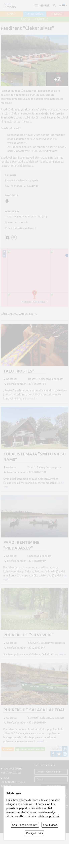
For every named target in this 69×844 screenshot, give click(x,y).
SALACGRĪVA (35, 14)
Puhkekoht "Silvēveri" (28, 635)
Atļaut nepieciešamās (25, 824)
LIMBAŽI (57, 14)
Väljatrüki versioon (31, 749)
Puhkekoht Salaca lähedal (34, 710)
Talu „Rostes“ (18, 371)
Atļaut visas (50, 824)
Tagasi (8, 749)
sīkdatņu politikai (48, 816)
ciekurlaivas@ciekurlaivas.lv (22, 228)
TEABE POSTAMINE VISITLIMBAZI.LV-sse (11, 770)
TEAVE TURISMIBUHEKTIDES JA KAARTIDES (13, 781)
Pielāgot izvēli (34, 833)
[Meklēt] (54, 5)
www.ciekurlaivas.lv (18, 222)
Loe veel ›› (31, 398)
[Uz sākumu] (9, 5)
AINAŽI (11, 14)
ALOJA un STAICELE (34, 19)
